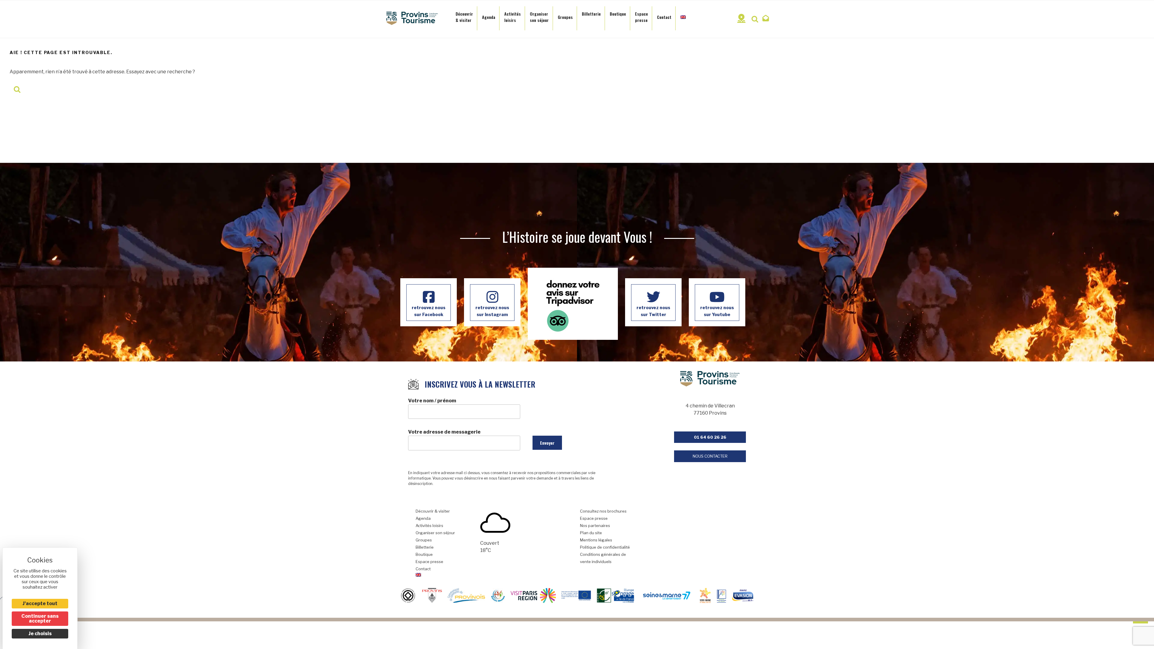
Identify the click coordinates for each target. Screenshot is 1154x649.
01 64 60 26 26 (710, 437)
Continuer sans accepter (40, 618)
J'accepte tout (40, 603)
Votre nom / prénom (432, 401)
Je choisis (40, 633)
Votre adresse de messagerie (444, 432)
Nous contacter (710, 456)
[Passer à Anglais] (683, 15)
